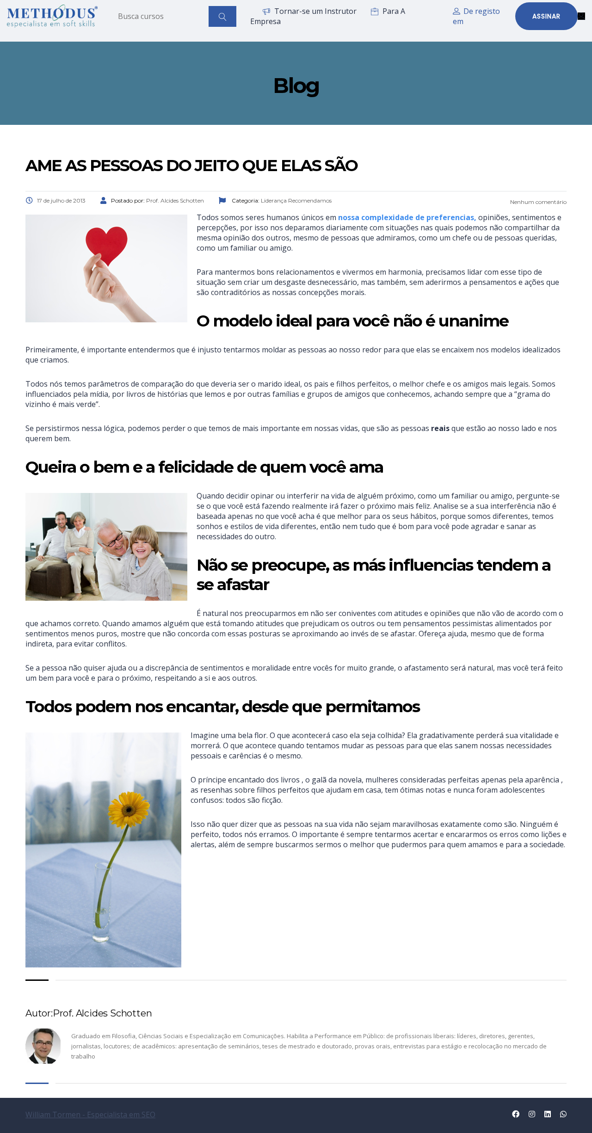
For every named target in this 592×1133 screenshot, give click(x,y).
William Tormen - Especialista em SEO (90, 1114)
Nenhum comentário (538, 201)
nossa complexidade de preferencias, (407, 217)
